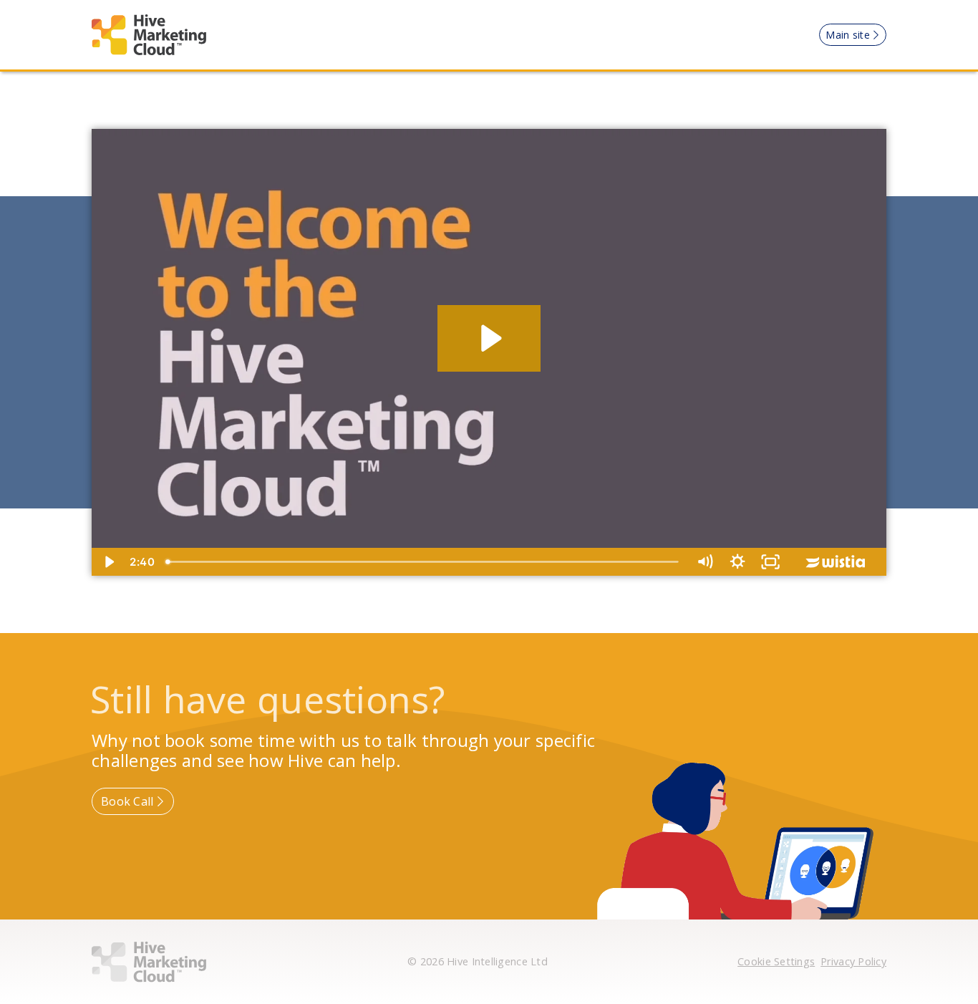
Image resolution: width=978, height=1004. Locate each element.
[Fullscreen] (770, 562)
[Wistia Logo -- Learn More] (836, 562)
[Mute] (704, 562)
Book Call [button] (127, 801)
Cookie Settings (776, 961)
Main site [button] (847, 35)
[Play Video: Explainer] (489, 338)
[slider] (423, 562)
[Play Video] (108, 562)
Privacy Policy (853, 961)
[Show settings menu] (737, 562)
